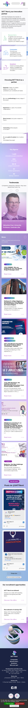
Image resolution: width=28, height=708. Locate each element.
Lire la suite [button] (8, 518)
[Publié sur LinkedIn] (23, 522)
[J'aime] (4, 526)
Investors (14, 663)
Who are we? (14, 665)
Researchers (14, 661)
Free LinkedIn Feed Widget (15, 577)
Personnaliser (14, 706)
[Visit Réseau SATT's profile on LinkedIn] (6, 512)
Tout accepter (10, 703)
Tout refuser (20, 703)
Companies (14, 659)
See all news (14, 481)
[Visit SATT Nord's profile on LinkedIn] (5, 522)
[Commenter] (6, 526)
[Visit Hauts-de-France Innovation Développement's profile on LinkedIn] (6, 554)
